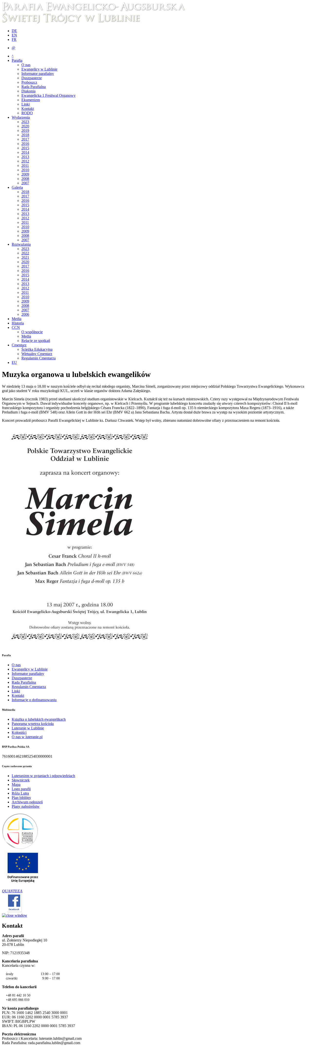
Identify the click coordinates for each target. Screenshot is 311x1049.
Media (16, 319)
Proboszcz (29, 82)
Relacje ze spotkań (35, 341)
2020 (25, 126)
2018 (25, 135)
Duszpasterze (31, 78)
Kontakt (27, 109)
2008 (25, 179)
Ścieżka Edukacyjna (36, 349)
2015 (25, 148)
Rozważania (21, 244)
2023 (25, 122)
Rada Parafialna (33, 87)
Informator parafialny (37, 74)
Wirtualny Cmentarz (36, 354)
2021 (25, 257)
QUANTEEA (12, 891)
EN (14, 35)
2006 (25, 314)
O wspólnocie (32, 332)
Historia (18, 323)
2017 (25, 139)
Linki (25, 104)
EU (14, 362)
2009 (25, 174)
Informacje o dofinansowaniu (34, 700)
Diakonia (28, 91)
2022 (25, 253)
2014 (25, 152)
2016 (25, 144)
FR (14, 39)
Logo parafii (21, 789)
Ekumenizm (30, 100)
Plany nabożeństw (26, 806)
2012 (25, 161)
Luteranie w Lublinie (28, 728)
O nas (25, 65)
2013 (25, 157)
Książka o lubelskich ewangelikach (39, 719)
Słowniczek (21, 780)
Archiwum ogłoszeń (27, 802)
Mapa (16, 784)
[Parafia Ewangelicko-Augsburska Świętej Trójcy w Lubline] (96, 22)
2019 (25, 130)
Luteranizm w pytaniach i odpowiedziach (43, 776)
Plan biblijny (21, 798)
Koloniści (19, 732)
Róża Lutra (20, 793)
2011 (25, 165)
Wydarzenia (21, 117)
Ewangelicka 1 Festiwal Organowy (48, 95)
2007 (25, 183)
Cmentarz (19, 345)
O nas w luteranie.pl (27, 737)
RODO (27, 113)
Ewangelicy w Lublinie (39, 69)
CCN (16, 327)
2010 (25, 170)
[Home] (20, 848)
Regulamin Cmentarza (38, 358)
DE (14, 31)
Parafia (17, 60)
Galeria (17, 187)
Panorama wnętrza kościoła (33, 724)
